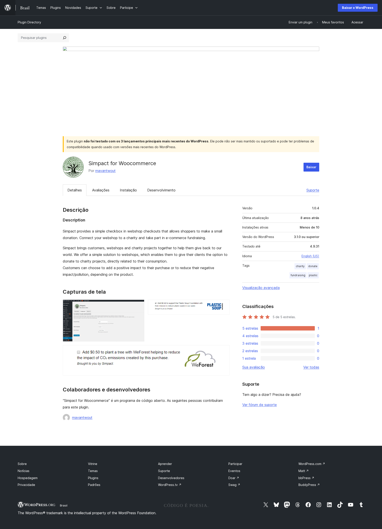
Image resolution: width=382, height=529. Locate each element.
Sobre (22, 464)
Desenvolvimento (161, 190)
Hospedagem (28, 478)
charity (300, 266)
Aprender (165, 464)
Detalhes (74, 190)
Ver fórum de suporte (259, 404)
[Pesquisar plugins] (64, 37)
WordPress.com (311, 464)
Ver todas (311, 367)
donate (312, 266)
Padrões (94, 485)
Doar (233, 478)
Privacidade (26, 485)
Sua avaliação (253, 367)
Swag (234, 485)
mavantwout (105, 170)
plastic (313, 275)
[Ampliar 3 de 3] (223, 351)
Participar (235, 464)
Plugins (93, 478)
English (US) (310, 256)
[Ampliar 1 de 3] (138, 305)
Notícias (23, 471)
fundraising (298, 275)
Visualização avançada (261, 287)
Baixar (311, 167)
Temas (93, 471)
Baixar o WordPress (357, 7)
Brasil (63, 505)
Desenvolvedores (171, 478)
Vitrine (92, 464)
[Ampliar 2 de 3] (223, 305)
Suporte (312, 190)
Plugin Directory (29, 22)
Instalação (128, 190)
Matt (303, 471)
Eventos (234, 471)
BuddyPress (309, 485)
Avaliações (100, 190)
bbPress (306, 478)
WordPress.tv (169, 485)
